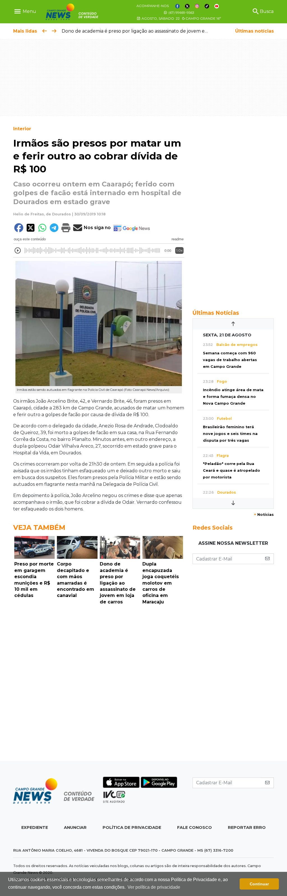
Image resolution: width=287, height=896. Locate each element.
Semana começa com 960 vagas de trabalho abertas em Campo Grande (230, 360)
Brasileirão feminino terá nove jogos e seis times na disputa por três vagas (230, 434)
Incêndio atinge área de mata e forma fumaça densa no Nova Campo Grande (233, 396)
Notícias (264, 514)
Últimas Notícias (216, 312)
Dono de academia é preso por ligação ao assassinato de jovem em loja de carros (151, 31)
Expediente (34, 827)
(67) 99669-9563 (181, 12)
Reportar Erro (247, 827)
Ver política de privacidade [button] (154, 887)
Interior (22, 128)
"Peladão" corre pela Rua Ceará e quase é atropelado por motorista (231, 470)
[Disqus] (98, 684)
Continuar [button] (259, 884)
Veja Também (39, 527)
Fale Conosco (194, 827)
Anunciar (75, 827)
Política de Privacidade (132, 827)
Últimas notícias (254, 31)
